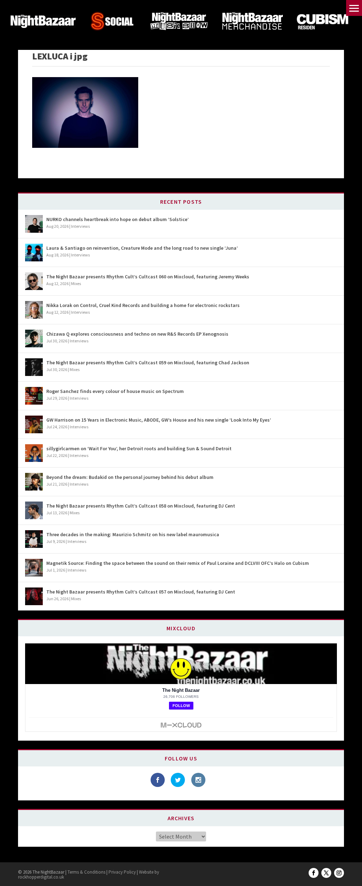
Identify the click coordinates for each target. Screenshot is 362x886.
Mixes (76, 283)
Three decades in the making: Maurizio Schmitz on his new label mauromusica (132, 534)
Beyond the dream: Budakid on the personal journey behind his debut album (130, 477)
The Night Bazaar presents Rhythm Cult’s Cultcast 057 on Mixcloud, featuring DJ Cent (140, 592)
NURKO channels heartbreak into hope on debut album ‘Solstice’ (117, 219)
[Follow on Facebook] (314, 873)
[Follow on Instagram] (339, 873)
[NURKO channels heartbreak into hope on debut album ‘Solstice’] (34, 224)
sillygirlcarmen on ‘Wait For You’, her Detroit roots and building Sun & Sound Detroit (139, 448)
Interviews (80, 226)
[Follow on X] (326, 873)
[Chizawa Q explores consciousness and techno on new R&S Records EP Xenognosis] (34, 338)
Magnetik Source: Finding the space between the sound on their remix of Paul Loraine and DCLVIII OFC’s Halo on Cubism (177, 563)
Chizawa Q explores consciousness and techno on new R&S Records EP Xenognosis (137, 334)
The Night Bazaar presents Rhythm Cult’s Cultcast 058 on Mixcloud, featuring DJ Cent (140, 506)
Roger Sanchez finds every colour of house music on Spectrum (115, 391)
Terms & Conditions (85, 872)
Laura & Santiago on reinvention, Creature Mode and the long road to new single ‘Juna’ (142, 248)
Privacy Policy (122, 872)
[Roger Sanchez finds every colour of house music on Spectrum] (34, 396)
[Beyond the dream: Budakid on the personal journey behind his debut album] (34, 482)
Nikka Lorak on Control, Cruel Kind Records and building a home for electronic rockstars (143, 305)
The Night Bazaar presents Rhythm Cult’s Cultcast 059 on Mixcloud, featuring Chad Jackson (147, 362)
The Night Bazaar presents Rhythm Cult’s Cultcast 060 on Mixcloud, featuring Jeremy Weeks (147, 276)
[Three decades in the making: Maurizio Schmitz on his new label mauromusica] (34, 539)
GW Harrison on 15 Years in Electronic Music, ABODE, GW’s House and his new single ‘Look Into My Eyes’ (158, 420)
